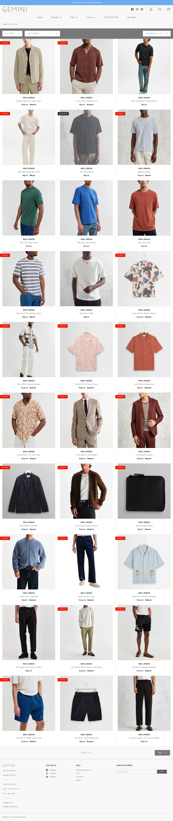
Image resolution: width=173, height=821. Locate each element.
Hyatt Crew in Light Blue (29, 596)
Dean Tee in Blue (144, 172)
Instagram (53, 773)
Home (40, 17)
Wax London (28, 98)
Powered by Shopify (18, 817)
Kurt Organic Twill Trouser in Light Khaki (86, 667)
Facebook (53, 770)
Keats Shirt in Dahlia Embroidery (144, 596)
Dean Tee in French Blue (86, 243)
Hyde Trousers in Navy (86, 596)
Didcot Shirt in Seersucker (144, 384)
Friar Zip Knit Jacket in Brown (86, 526)
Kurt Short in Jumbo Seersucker (86, 738)
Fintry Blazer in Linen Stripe (86, 455)
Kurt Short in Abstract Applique (144, 667)
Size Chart (79, 777)
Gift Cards (131, 17)
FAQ (77, 773)
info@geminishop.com (11, 806)
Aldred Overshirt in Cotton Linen (28, 101)
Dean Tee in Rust (144, 243)
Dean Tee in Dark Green (29, 243)
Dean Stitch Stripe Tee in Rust (29, 172)
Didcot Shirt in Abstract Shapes (144, 313)
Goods (89, 17)
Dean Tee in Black (86, 172)
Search (78, 780)
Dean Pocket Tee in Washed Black (144, 101)
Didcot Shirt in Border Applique (29, 384)
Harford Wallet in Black (144, 526)
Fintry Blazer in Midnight (29, 526)
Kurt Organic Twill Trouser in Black (29, 667)
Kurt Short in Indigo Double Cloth (28, 738)
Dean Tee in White (86, 313)
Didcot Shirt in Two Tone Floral (28, 455)
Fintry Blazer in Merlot (144, 455)
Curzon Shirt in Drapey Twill (86, 101)
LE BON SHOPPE (111, 17)
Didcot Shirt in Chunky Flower (86, 384)
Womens (55, 17)
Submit (161, 771)
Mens (72, 17)
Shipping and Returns (83, 770)
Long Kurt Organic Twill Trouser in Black (144, 738)
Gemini (7, 817)
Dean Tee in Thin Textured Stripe (28, 313)
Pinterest (53, 777)
